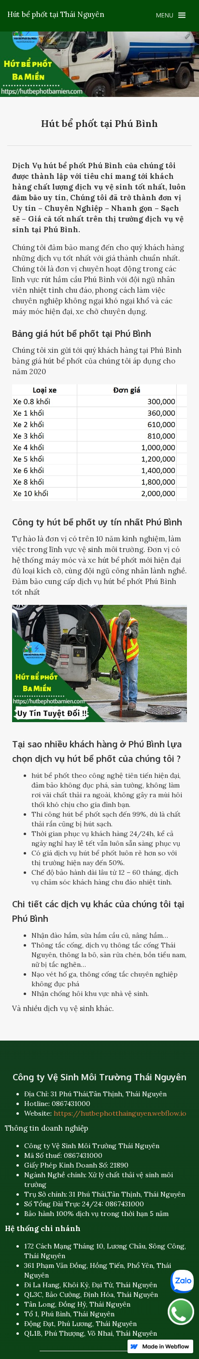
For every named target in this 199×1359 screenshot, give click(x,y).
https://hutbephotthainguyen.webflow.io (120, 1113)
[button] (171, 15)
